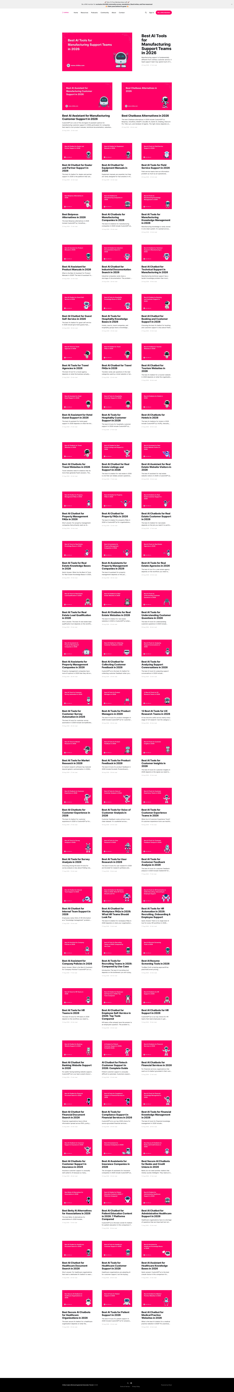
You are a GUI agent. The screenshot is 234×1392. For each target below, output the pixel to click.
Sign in (151, 12)
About (114, 12)
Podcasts (94, 12)
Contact (122, 12)
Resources (84, 12)
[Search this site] (145, 12)
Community (105, 12)
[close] (231, 4)
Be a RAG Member (164, 12)
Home (76, 12)
